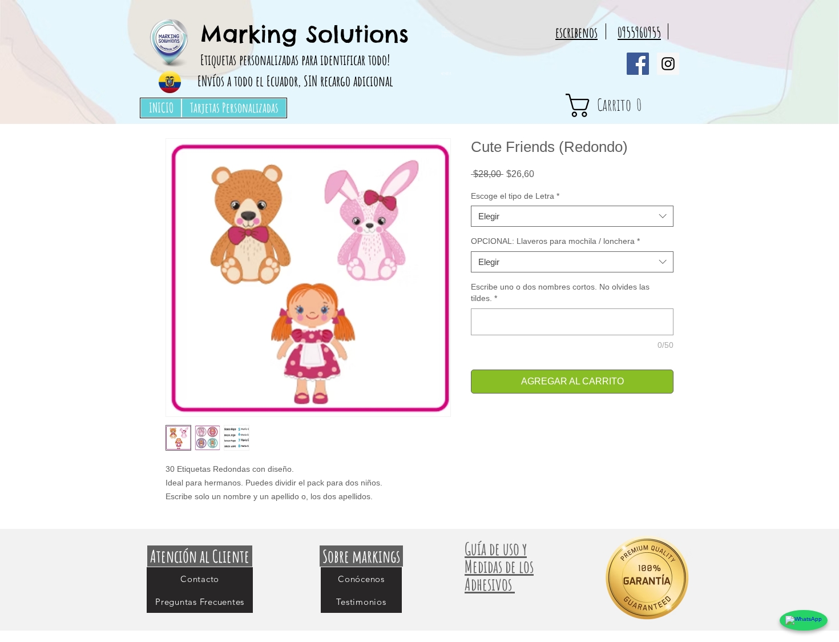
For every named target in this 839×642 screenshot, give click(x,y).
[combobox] (572, 216)
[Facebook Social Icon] (638, 64)
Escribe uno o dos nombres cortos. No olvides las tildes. (560, 292)
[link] (624, 105)
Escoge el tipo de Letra (515, 195)
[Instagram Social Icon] (668, 64)
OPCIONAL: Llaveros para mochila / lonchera (555, 241)
